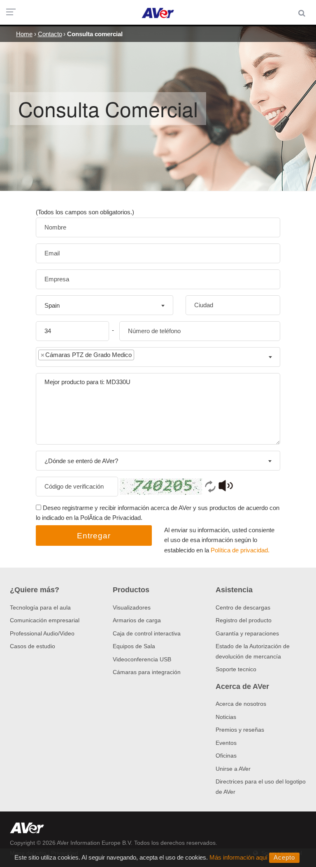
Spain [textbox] (52, 305)
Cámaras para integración (147, 672)
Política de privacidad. (240, 550)
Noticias (226, 717)
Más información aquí (238, 857)
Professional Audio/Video (42, 633)
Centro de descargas (243, 607)
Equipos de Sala (134, 646)
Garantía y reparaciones (247, 633)
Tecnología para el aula (40, 607)
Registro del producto (244, 620)
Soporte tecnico (236, 669)
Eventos (226, 743)
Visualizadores (132, 607)
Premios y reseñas (240, 729)
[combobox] (104, 305)
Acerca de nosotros (241, 703)
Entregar (94, 535)
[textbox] (142, 357)
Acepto (284, 857)
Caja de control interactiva (147, 633)
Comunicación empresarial (44, 620)
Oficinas (226, 755)
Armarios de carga (137, 620)
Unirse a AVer (233, 768)
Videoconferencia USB (142, 659)
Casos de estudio (32, 646)
